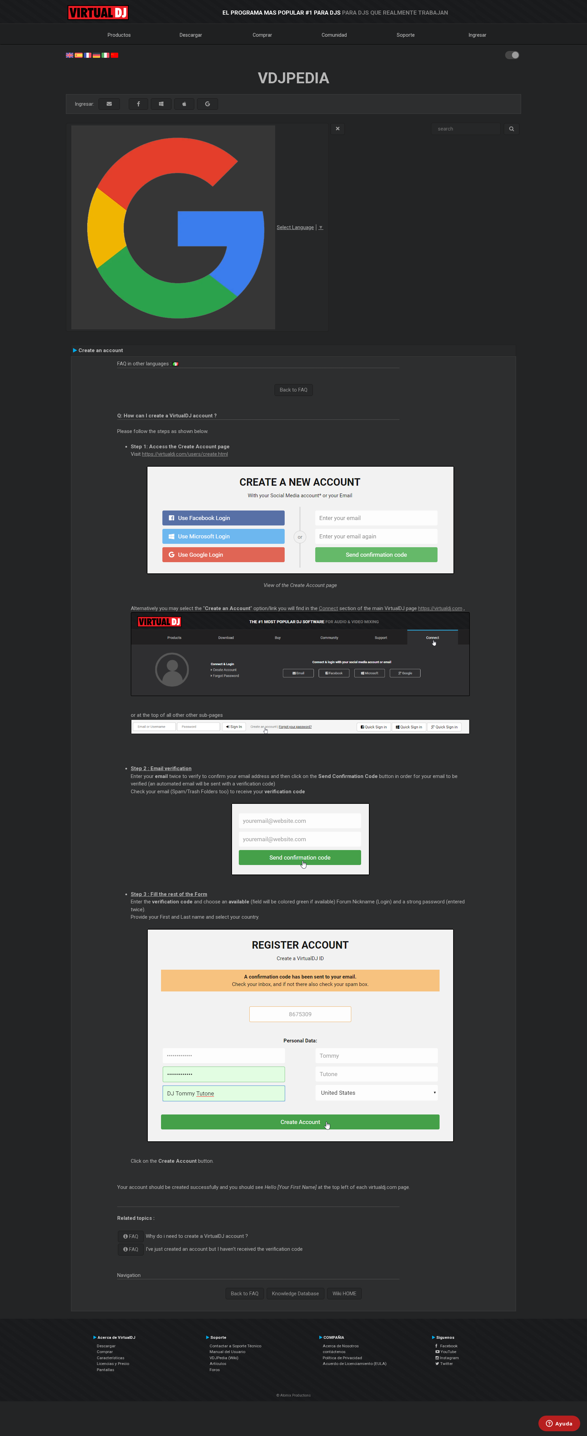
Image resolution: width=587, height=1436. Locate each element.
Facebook (447, 1346)
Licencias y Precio (113, 1363)
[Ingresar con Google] (207, 104)
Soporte (406, 35)
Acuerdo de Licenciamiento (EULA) (355, 1363)
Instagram (449, 1357)
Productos (119, 35)
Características (110, 1357)
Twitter (446, 1363)
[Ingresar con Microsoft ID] (161, 104)
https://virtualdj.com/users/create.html (185, 454)
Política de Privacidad (342, 1357)
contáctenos (334, 1351)
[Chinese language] (114, 55)
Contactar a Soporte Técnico (235, 1346)
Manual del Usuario (227, 1351)
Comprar (262, 35)
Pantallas (105, 1369)
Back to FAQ (293, 390)
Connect (328, 608)
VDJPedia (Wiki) (224, 1357)
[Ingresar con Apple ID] (184, 104)
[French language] (87, 55)
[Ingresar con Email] (109, 104)
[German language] (96, 55)
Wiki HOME (344, 1294)
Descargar (191, 35)
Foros (215, 1369)
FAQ (133, 1236)
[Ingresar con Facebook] (138, 104)
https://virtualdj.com (440, 608)
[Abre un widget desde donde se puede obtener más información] (559, 1424)
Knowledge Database (295, 1294)
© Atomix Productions (294, 1395)
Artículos (218, 1363)
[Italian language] (105, 55)
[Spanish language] (78, 55)
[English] (69, 55)
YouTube (448, 1351)
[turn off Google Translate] (338, 129)
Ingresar (477, 35)
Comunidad (334, 35)
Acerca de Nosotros (341, 1346)
